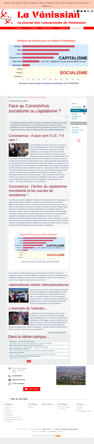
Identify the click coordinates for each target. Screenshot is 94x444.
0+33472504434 (17, 376)
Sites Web (74, 127)
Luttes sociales (31, 406)
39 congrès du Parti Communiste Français (13, 419)
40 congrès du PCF (8, 421)
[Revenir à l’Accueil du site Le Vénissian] (5, 14)
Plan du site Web (19, 399)
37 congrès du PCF (8, 415)
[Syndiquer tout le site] (57, 435)
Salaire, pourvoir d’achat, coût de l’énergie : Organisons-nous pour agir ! (29, 347)
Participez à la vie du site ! (85, 439)
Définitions (75, 132)
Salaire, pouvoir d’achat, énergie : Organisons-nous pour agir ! (26, 345)
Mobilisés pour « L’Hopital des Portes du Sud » (22, 341)
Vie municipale (79, 406)
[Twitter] (81, 11)
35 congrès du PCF (8, 411)
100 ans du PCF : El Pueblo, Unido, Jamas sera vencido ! (25, 356)
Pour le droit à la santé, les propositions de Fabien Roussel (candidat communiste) (31, 350)
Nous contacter (33, 389)
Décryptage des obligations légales (69, 429)
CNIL (44, 429)
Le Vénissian (20, 97)
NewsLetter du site (77, 130)
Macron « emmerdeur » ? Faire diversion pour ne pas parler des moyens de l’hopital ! (32, 354)
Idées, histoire (47, 404)
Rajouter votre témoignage (57, 332)
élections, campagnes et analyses (83, 411)
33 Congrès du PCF (8, 406)
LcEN (48, 429)
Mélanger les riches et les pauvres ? (19, 358)
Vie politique (32, 404)
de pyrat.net (44, 431)
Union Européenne (61, 409)
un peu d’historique (18, 383)
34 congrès (6, 409)
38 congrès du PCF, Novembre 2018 (12, 417)
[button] (74, 11)
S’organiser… (9, 404)
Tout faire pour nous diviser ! (17, 352)
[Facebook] (78, 11)
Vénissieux (12, 97)
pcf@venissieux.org (18, 379)
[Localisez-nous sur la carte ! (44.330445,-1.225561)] (78, 140)
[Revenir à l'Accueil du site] (9, 97)
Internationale (62, 404)
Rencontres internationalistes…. (64, 406)
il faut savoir (58, 429)
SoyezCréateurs (53, 431)
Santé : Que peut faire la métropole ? (19, 348)
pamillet (67, 116)
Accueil (73, 103)
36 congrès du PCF (8, 413)
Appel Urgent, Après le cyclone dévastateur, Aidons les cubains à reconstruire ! (30, 343)
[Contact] (85, 11)
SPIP (61, 431)
